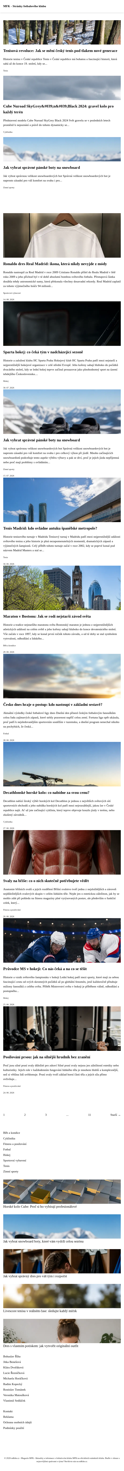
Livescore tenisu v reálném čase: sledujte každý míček (40, 1311)
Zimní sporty (9, 187)
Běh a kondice (9, 645)
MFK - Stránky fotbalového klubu (24, 6)
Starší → (115, 1114)
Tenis (5, 71)
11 (89, 1114)
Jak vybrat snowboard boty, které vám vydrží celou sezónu (43, 1241)
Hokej (6, 381)
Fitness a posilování (12, 910)
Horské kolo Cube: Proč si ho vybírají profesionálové (40, 1206)
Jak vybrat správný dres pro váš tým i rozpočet (35, 1276)
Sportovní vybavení (12, 293)
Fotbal (6, 734)
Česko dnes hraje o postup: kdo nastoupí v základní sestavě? (52, 704)
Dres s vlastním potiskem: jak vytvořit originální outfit (40, 1346)
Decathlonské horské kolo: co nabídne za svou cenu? (46, 792)
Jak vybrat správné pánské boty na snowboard (41, 167)
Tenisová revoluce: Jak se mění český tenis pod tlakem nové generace (60, 51)
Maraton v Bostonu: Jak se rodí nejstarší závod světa (47, 616)
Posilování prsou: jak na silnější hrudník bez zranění (46, 1057)
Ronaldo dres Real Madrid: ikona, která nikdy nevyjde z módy (55, 264)
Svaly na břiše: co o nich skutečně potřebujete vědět (46, 881)
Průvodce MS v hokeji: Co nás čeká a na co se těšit (45, 969)
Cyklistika (7, 132)
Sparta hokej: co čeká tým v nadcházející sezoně (43, 352)
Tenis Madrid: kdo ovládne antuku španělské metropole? (50, 528)
